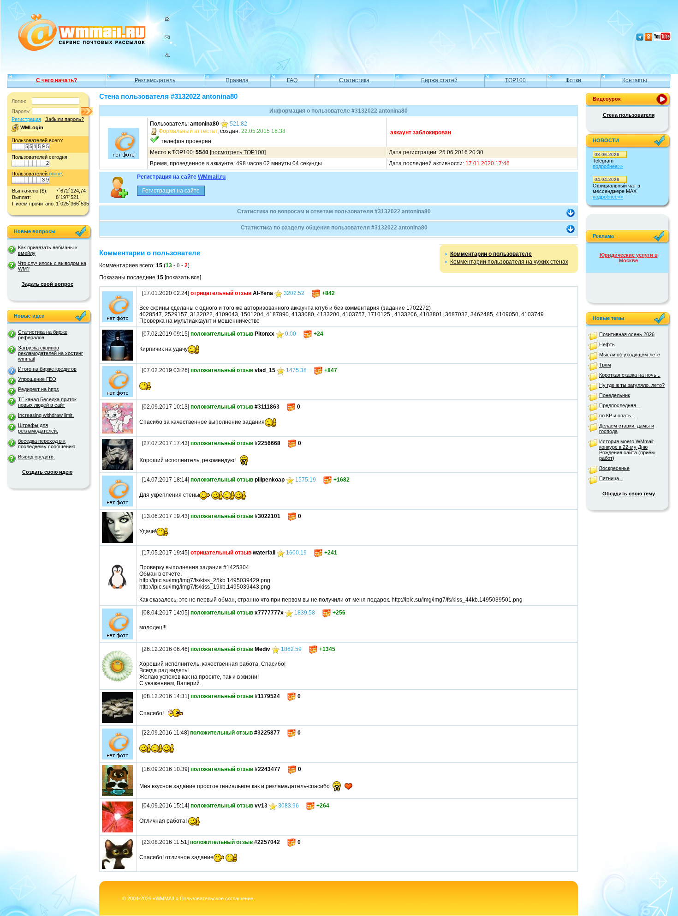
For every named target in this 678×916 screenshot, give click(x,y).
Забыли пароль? (64, 119)
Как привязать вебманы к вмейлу (47, 250)
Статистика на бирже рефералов (42, 334)
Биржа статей (439, 80)
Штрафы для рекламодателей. (38, 428)
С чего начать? (56, 80)
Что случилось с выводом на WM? (52, 265)
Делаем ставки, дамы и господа (626, 428)
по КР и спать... (617, 415)
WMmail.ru (212, 177)
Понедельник (614, 395)
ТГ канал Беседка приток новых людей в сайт (47, 402)
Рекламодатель (155, 80)
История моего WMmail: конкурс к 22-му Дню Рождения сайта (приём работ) (627, 450)
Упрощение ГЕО (37, 379)
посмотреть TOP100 (237, 152)
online (55, 173)
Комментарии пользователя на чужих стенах (509, 262)
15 (159, 265)
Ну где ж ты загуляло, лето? (632, 385)
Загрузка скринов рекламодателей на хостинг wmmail (50, 353)
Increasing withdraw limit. (46, 415)
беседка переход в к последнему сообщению (46, 443)
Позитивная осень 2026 (626, 334)
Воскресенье (614, 468)
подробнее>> (608, 166)
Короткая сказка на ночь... (629, 375)
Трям (605, 365)
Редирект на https (38, 389)
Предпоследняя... (619, 405)
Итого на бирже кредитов (47, 369)
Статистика (354, 80)
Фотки (573, 80)
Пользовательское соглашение (216, 898)
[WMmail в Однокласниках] (648, 39)
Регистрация (26, 119)
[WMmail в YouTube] (662, 39)
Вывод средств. (36, 456)
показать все (183, 277)
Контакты (634, 80)
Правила (237, 80)
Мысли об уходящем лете (629, 354)
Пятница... (611, 478)
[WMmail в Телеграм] (639, 39)
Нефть (607, 344)
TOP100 (515, 80)
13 (169, 265)
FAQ (292, 80)
